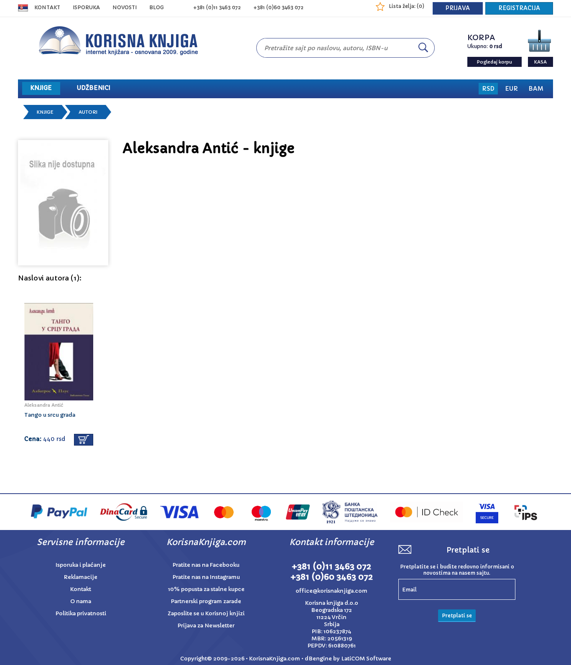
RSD (488, 88)
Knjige (45, 112)
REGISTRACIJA (519, 8)
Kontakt (47, 7)
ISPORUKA (86, 7)
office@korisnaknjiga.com (331, 590)
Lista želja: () (406, 6)
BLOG (156, 7)
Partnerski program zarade (206, 601)
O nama (80, 601)
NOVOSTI (124, 7)
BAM (535, 88)
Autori (88, 112)
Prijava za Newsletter (206, 625)
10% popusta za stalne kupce (206, 589)
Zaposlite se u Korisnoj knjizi (206, 613)
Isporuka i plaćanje (81, 564)
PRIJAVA (458, 8)
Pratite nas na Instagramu (206, 577)
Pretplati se (457, 615)
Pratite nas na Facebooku (206, 564)
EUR (511, 88)
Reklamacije (80, 577)
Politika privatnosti (81, 613)
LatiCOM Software (366, 658)
